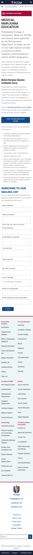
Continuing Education (11, 6)
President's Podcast (7, 426)
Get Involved (22, 398)
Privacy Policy (16, 521)
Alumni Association (24, 389)
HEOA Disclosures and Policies (24, 448)
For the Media (5, 471)
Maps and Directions (24, 432)
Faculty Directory (7, 417)
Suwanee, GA (16, 503)
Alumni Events (22, 403)
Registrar (21, 348)
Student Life (5, 362)
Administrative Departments (6, 395)
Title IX (20, 458)
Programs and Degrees (6, 333)
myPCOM (21, 325)
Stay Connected (23, 385)
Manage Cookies (16, 528)
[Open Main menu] (2, 2)
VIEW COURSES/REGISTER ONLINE (16, 120)
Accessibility (16, 525)
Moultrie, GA (16, 507)
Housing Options (6, 367)
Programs (15, 553)
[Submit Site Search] (30, 537)
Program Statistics (24, 453)
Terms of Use (16, 518)
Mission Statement (7, 358)
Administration (6, 389)
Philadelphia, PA (16, 499)
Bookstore (21, 366)
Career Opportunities (5, 460)
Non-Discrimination (24, 463)
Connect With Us (6, 475)
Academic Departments (5, 402)
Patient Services (6, 466)
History (3, 372)
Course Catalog (23, 334)
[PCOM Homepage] (16, 490)
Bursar (20, 343)
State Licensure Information (23, 468)
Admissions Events (26, 553)
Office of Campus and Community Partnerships (7, 433)
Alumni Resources (24, 408)
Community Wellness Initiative (8, 441)
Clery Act (4, 376)
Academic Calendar (24, 330)
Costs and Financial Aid (7, 352)
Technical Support (7, 408)
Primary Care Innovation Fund (6, 448)
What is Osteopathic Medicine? (8, 340)
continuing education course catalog (19, 107)
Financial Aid (22, 339)
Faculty (20, 353)
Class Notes (22, 394)
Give (19, 412)
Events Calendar (6, 454)
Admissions (5, 327)
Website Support (6, 413)
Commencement (23, 357)
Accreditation (22, 442)
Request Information (8, 346)
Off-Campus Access (8, 385)
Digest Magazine (23, 417)
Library (20, 362)
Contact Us (21, 428)
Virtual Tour (22, 437)
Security (20, 371)
